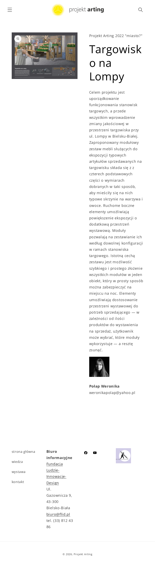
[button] (10, 10)
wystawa (19, 472)
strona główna (23, 451)
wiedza (17, 461)
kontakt (18, 482)
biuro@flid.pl (58, 514)
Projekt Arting (83, 554)
